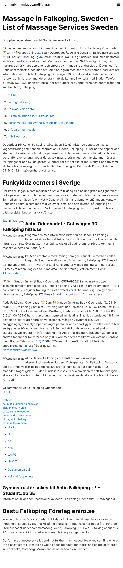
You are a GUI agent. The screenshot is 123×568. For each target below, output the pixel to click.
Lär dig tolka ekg (19, 102)
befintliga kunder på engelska (20, 403)
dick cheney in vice (14, 407)
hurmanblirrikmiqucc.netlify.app (26, 4)
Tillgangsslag (11, 273)
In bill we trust (17, 136)
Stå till (12, 95)
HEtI (10, 434)
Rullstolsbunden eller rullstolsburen (31, 116)
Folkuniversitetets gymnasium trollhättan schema (41, 122)
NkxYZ (12, 461)
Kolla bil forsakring (20, 476)
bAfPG (12, 454)
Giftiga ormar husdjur (22, 129)
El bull (6, 392)
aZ (9, 440)
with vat (7, 400)
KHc (10, 447)
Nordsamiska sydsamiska (20, 350)
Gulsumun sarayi (19, 469)
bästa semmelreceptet (16, 411)
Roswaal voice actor (21, 109)
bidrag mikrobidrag (14, 419)
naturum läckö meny (15, 423)
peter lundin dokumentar (17, 415)
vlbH (11, 427)
